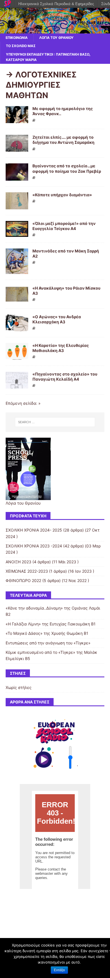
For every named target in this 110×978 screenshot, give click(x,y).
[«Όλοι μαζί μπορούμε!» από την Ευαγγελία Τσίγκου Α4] (17, 233)
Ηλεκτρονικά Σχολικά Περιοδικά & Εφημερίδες (56, 4)
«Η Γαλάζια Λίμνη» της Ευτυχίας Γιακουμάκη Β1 (51, 623)
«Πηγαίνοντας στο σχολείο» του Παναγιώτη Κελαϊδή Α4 (64, 376)
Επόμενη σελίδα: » (23, 403)
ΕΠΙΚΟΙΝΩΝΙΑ (17, 37)
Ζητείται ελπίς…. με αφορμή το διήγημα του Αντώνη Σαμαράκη (63, 140)
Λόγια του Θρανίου (56, 37)
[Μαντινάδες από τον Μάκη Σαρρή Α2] (17, 270)
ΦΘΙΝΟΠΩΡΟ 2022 (23, 580)
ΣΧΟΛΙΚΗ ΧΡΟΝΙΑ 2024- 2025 (34, 530)
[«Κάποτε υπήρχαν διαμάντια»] (17, 205)
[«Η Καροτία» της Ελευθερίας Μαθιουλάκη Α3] (17, 356)
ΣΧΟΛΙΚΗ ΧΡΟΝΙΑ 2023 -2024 (34, 545)
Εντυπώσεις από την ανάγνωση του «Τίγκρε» (48, 642)
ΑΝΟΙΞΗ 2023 (18, 561)
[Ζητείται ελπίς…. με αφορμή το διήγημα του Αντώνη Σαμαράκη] (17, 148)
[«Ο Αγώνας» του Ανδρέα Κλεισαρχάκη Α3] (17, 328)
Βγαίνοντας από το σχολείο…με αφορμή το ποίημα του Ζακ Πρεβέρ (66, 168)
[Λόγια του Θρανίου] (55, 30)
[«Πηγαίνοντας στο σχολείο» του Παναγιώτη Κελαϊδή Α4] (17, 385)
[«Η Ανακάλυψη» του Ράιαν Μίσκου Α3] (17, 299)
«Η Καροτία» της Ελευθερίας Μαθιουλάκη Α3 (60, 348)
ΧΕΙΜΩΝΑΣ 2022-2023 (27, 571)
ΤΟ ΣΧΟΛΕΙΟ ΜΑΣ (21, 46)
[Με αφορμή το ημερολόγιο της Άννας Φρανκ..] (17, 119)
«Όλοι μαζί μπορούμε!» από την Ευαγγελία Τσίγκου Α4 (64, 226)
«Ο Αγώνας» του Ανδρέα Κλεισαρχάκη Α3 (56, 319)
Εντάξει (59, 970)
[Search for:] (55, 422)
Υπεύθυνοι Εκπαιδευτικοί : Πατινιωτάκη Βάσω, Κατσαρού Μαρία (48, 57)
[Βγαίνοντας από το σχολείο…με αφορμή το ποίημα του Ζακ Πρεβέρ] (17, 177)
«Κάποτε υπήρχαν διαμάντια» (62, 194)
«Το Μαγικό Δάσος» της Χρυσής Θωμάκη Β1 (47, 633)
